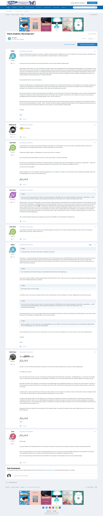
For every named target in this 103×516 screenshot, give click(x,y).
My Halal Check (47, 7)
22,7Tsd (13, 136)
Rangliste (26, 11)
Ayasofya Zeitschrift (29, 7)
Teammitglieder (9, 11)
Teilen (84, 38)
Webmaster (12, 124)
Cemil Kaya (12, 352)
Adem (15, 37)
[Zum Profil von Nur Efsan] (13, 195)
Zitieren (24, 119)
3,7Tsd (13, 364)
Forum (8, 7)
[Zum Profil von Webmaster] (13, 130)
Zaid (12, 431)
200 (13, 443)
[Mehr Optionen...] (94, 51)
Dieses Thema (89, 7)
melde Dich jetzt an (48, 470)
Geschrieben (26, 51)
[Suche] (95, 7)
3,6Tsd (13, 63)
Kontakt (54, 511)
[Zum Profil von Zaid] (13, 436)
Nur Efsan (13, 190)
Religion (22, 39)
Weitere (63, 7)
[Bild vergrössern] (21, 128)
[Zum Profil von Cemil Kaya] (13, 357)
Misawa (21, 7)
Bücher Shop (56, 7)
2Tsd (13, 154)
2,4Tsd (13, 202)
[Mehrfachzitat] (21, 119)
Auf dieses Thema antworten (87, 44)
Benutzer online (18, 11)
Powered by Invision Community (51, 513)
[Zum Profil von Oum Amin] (13, 147)
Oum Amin (12, 142)
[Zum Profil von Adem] (9, 38)
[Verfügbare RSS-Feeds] (96, 487)
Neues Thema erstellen (69, 44)
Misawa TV (39, 7)
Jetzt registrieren (92, 2)
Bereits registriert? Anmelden (78, 2)
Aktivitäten (14, 7)
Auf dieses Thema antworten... (22, 475)
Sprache (49, 511)
